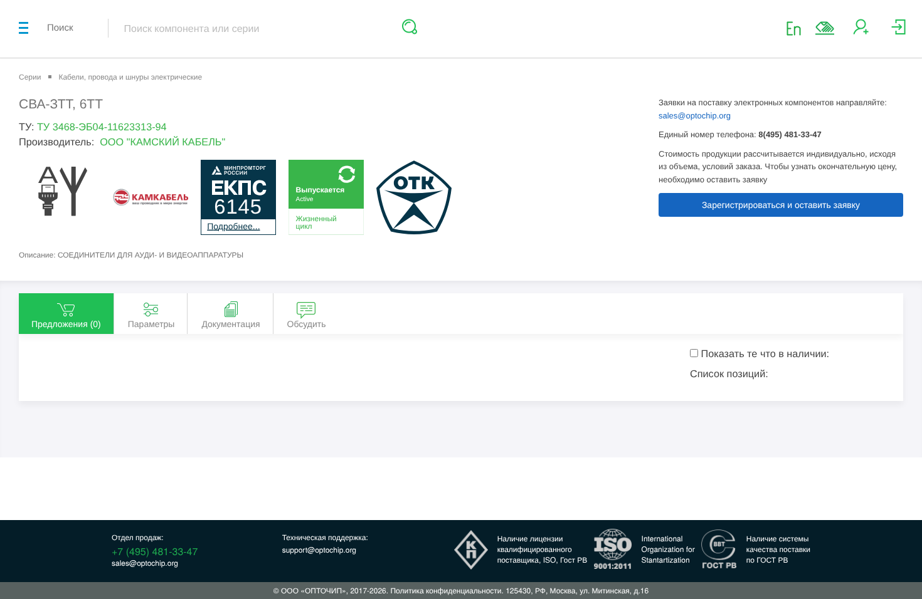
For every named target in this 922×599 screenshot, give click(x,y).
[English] (797, 28)
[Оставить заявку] (824, 28)
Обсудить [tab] (306, 324)
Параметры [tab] (151, 324)
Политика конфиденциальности (445, 590)
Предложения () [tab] (66, 324)
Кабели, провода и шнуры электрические (130, 77)
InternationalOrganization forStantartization (668, 549)
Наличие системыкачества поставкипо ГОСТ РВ (778, 549)
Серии (30, 77)
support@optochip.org (319, 549)
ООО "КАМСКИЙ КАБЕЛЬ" (162, 142)
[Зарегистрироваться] (861, 31)
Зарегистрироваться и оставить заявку (781, 205)
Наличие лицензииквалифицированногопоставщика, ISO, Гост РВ (542, 549)
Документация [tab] (230, 324)
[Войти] (898, 31)
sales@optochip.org (695, 115)
